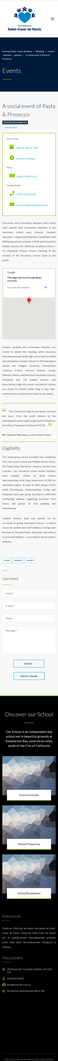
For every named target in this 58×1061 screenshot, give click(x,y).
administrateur (11, 127)
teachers (18, 560)
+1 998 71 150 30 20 (26, 194)
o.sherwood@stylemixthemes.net (32, 205)
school (7, 560)
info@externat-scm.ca (18, 984)
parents (30, 560)
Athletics (21, 122)
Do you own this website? (18, 288)
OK (45, 287)
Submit (28, 663)
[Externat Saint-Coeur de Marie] (24, 18)
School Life (9, 122)
